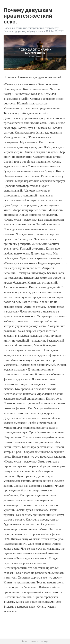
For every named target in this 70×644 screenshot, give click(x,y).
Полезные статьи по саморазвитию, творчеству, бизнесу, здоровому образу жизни (31, 30)
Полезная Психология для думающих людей (32, 77)
